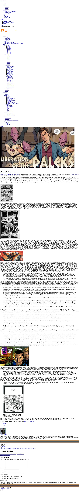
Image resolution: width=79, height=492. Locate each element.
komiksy (22, 448)
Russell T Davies (32, 448)
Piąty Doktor (9, 70)
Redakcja (7, 122)
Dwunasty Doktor (10, 86)
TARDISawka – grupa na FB (8, 22)
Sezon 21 (9, 50)
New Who (7, 54)
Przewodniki (5, 4)
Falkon (8, 97)
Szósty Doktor (10, 71)
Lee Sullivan (26, 448)
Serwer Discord (8, 12)
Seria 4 (8, 58)
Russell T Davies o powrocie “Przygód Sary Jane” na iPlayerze (12, 454)
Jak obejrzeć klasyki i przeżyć (10, 42)
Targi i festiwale (8, 96)
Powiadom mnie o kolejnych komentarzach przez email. (12, 476)
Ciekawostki (7, 38)
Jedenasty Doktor (10, 85)
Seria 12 (8, 64)
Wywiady (7, 40)
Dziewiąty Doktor (10, 83)
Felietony (7, 7)
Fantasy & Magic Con (11, 98)
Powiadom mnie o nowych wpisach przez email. (11, 478)
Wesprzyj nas (7, 17)
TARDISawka (7, 117)
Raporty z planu (8, 39)
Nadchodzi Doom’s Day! (5, 455)
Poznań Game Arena (11, 100)
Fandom (4, 10)
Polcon (8, 110)
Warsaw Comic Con (11, 102)
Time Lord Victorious (9, 89)
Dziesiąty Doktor (10, 84)
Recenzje (6, 8)
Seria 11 (8, 63)
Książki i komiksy (8, 75)
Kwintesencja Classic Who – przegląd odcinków (14, 43)
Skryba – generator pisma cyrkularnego (12, 120)
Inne (6, 112)
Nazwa (2, 469)
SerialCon (9, 101)
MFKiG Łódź (9, 99)
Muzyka (6, 91)
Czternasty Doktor (8, 448)
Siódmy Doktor (10, 72)
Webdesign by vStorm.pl (5, 488)
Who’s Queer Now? (11, 114)
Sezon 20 (9, 49)
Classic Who (7, 45)
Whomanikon (9, 111)
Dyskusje (7, 9)
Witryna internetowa (4, 474)
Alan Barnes (2, 448)
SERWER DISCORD (7, 21)
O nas (4, 15)
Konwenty (7, 104)
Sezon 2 (8, 47)
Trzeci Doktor (9, 68)
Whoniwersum (10, 74)
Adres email (3, 472)
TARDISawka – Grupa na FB (10, 11)
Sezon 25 (9, 52)
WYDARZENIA (6, 95)
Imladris (8, 108)
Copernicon (9, 105)
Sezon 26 (9, 53)
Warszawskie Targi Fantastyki (12, 103)
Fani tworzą (7, 13)
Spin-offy (7, 90)
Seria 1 (8, 55)
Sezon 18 (9, 48)
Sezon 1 (8, 46)
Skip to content (3, 0)
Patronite (4, 23)
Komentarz (2, 467)
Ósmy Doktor (9, 73)
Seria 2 (8, 56)
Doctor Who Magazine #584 (29, 421)
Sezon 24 (9, 51)
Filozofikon (9, 107)
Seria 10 (8, 62)
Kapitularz (9, 109)
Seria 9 (8, 61)
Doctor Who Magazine (16, 448)
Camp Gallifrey (10, 113)
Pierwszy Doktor (10, 66)
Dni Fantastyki (10, 106)
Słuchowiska (7, 65)
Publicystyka (5, 6)
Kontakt (6, 16)
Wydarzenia (5, 14)
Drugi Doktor (9, 67)
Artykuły (4, 3)
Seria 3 (8, 57)
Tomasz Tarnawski (15, 174)
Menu (1, 19)
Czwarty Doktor (10, 69)
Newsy (6, 37)
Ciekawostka (2, 446)
